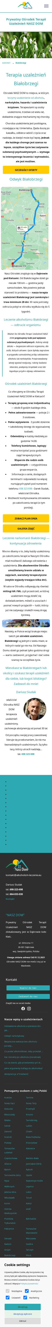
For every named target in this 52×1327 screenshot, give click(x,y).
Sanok (7, 1125)
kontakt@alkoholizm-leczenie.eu (23, 875)
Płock (28, 1255)
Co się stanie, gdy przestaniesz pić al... (23, 1062)
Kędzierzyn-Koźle (34, 1180)
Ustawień (16, 1297)
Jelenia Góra (10, 1192)
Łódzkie (29, 798)
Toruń (29, 1197)
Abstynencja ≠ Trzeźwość (16, 1074)
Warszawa (31, 1238)
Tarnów (29, 1097)
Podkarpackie (29, 815)
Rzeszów (8, 1108)
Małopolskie (29, 802)
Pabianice (9, 1228)
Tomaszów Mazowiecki (31, 1230)
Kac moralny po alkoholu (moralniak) (22, 1057)
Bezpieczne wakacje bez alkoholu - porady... (21, 1043)
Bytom (7, 1169)
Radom (7, 1244)
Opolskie (29, 811)
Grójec (7, 1249)
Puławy (7, 1142)
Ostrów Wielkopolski (10, 1211)
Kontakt (10, 899)
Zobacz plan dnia (26, 518)
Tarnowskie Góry (12, 1175)
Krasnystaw (31, 1142)
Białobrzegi (9, 1255)
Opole (29, 1175)
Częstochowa (10, 1158)
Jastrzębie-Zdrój (33, 1163)
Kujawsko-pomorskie (29, 785)
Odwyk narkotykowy (14, 1035)
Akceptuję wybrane (22, 1314)
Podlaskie (29, 819)
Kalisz (29, 1203)
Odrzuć (22, 1321)
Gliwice (7, 1163)
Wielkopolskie (29, 840)
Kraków (8, 1097)
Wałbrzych (9, 1186)
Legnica (30, 1186)
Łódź (28, 1209)
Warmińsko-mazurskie (29, 836)
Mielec (7, 1120)
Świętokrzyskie (29, 832)
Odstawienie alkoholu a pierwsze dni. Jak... (22, 1028)
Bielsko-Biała (32, 1158)
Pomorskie (29, 823)
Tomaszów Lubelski (9, 1150)
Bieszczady (9, 1114)
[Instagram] (29, 1008)
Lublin (29, 1125)
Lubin (28, 1192)
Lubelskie (29, 790)
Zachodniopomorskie (28, 844)
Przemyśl (30, 1108)
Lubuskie (29, 794)
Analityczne (36, 1291)
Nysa (6, 1180)
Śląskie (29, 827)
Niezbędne (17, 1291)
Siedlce (29, 1244)
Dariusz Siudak (14, 884)
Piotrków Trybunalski (10, 1220)
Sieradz (8, 1238)
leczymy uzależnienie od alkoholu (26, 97)
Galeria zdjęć (26, 528)
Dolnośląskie (29, 781)
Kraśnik (8, 1137)
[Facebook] (23, 1008)
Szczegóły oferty (26, 170)
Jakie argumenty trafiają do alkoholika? (23, 1068)
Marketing (34, 1297)
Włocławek (9, 1197)
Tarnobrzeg (31, 1120)
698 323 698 (25, 488)
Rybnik (29, 1169)
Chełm (29, 1131)
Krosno (29, 1114)
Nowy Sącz (9, 1103)
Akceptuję (22, 1307)
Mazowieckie (29, 806)
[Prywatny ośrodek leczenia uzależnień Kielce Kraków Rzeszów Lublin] (25, 5)
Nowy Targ (31, 1103)
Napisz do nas (28, 988)
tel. (14, 889)
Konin (7, 1203)
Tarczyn (29, 1249)
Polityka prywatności (29, 1283)
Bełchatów (31, 1218)
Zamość (8, 1131)
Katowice (30, 1148)
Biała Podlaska (33, 1137)
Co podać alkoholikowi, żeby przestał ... (23, 1051)
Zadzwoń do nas (28, 996)
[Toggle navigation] (46, 6)
